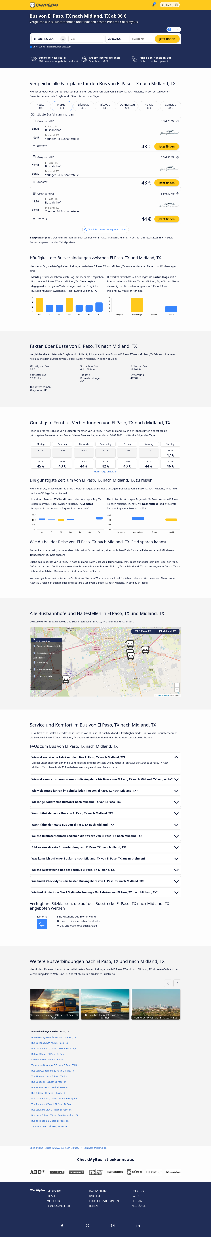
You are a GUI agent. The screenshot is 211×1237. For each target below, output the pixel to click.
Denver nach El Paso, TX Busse (47, 1059)
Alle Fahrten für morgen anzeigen (107, 229)
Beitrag (137, 1201)
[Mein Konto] (153, 4)
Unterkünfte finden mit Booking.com (51, 46)
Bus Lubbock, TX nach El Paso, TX (48, 1081)
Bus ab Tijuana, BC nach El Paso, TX (49, 1120)
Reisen (93, 1206)
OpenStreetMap (163, 695)
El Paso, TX (144, 631)
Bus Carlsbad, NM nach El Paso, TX (49, 1042)
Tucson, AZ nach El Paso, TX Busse (49, 1126)
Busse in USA (52, 1147)
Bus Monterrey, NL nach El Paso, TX (49, 1087)
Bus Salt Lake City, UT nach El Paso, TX (51, 1109)
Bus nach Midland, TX (95, 1147)
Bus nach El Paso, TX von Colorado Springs (53, 1048)
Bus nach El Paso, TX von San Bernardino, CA (54, 1115)
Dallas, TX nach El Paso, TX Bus (47, 1054)
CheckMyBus (36, 1147)
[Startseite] (44, 5)
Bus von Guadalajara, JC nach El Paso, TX (52, 1070)
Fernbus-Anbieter (58, 1206)
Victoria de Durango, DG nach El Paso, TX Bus (55, 1065)
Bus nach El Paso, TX (71, 1147)
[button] (65, 679)
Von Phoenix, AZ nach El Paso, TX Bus (51, 1104)
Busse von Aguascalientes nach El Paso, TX (53, 1037)
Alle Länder (139, 1206)
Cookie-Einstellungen (104, 1201)
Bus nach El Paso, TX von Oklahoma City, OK (54, 1098)
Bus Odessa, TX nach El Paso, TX (48, 1092)
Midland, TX (169, 631)
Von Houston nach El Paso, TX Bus (49, 1076)
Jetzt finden (167, 146)
